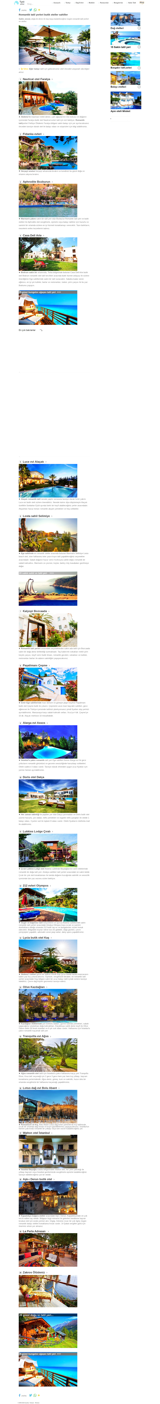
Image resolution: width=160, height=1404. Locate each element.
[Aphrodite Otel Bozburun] (48, 200)
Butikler (91, 3)
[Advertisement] (52, 352)
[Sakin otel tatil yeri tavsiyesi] (126, 40)
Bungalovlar (118, 3)
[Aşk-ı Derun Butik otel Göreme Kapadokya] (48, 1198)
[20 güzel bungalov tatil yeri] (48, 307)
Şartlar (27, 1402)
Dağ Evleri (79, 3)
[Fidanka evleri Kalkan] (48, 152)
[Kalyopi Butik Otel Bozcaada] (48, 630)
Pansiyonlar (104, 3)
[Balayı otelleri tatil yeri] (126, 80)
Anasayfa (56, 3)
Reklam (37, 1402)
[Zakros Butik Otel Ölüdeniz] (48, 1291)
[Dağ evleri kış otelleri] (126, 21)
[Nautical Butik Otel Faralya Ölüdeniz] (48, 98)
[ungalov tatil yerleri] (126, 61)
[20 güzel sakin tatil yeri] (48, 588)
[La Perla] (48, 1250)
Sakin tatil (132, 3)
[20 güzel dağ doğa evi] (48, 1330)
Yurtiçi (67, 3)
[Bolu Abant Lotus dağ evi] (48, 1106)
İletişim (32, 1402)
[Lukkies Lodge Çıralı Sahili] (48, 850)
